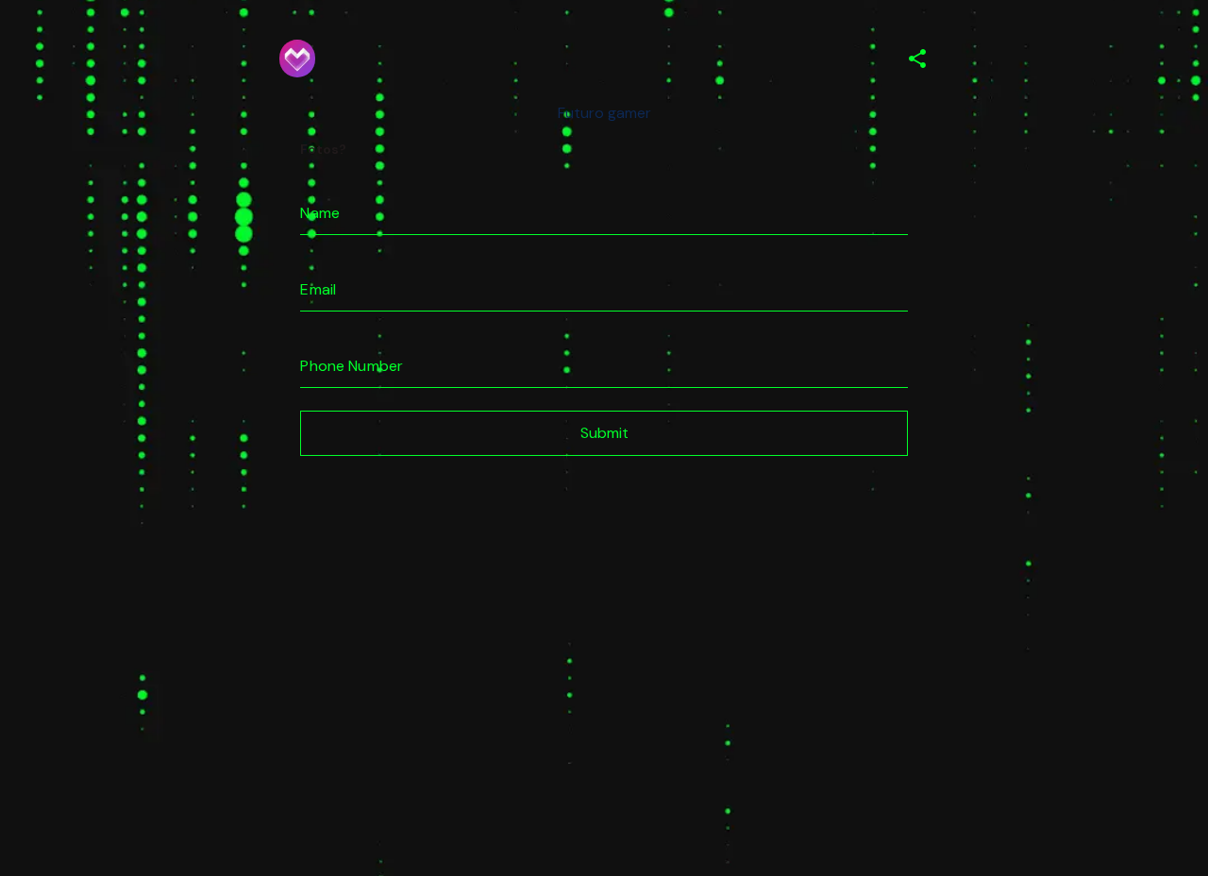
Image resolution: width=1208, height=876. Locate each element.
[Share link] (917, 59)
